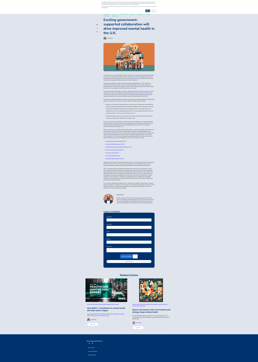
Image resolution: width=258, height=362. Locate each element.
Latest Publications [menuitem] (92, 351)
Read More (92, 324)
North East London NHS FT (112, 153)
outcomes (114, 14)
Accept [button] (147, 10)
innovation (147, 14)
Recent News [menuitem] (91, 347)
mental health (106, 14)
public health (140, 14)
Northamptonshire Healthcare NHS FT (115, 158)
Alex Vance (139, 322)
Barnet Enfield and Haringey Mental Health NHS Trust (118, 147)
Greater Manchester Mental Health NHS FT (116, 141)
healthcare (132, 14)
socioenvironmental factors (138, 306)
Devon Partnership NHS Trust (113, 155)
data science (106, 16)
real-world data (142, 304)
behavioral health (123, 14)
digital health (111, 304)
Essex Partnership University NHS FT (115, 150)
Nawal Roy (110, 38)
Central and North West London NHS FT (115, 144)
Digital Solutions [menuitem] (92, 355)
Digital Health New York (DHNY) (98, 314)
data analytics (115, 16)
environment (164, 304)
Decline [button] (153, 10)
